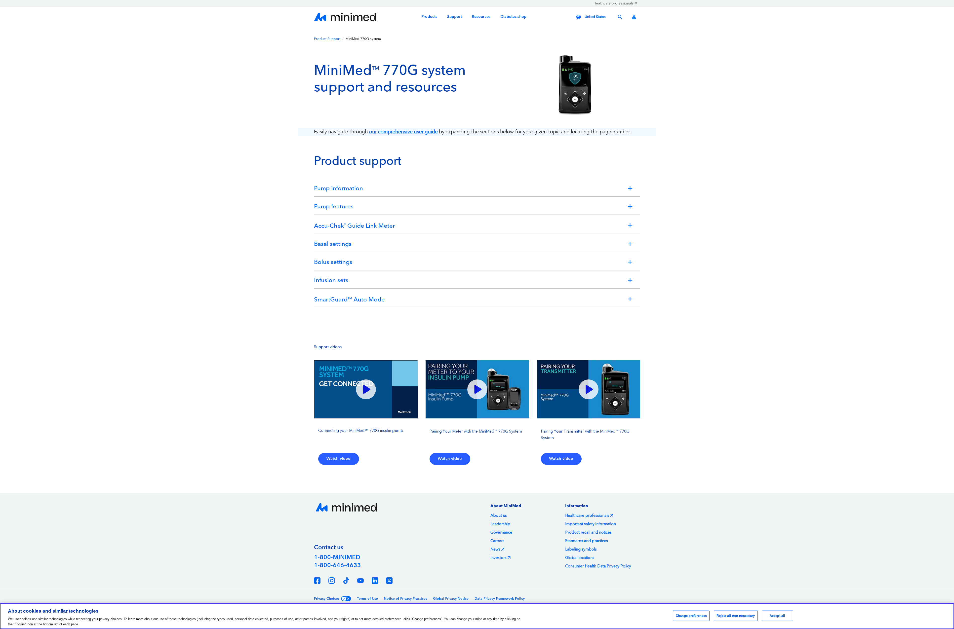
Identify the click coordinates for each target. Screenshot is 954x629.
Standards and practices (586, 540)
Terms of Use (367, 599)
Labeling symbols (581, 549)
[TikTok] (346, 580)
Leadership (500, 523)
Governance (501, 532)
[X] (389, 580)
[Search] (620, 17)
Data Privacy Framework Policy (500, 599)
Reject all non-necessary (735, 616)
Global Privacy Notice (451, 599)
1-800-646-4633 (337, 565)
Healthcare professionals (614, 3)
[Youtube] (360, 580)
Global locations (579, 557)
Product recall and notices (588, 532)
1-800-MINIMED (337, 557)
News (495, 549)
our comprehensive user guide (403, 132)
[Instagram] (331, 580)
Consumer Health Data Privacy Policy (598, 566)
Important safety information (590, 523)
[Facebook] (317, 580)
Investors (498, 557)
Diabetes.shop (513, 16)
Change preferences (691, 616)
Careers (497, 540)
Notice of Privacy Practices (405, 599)
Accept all (777, 616)
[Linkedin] (375, 580)
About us (498, 515)
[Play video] (366, 389)
